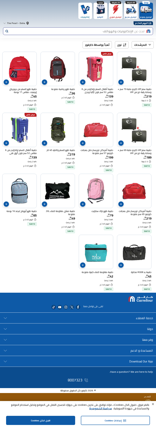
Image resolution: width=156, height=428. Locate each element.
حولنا (150, 329)
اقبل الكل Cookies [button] (40, 420)
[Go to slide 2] (133, 81)
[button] (153, 404)
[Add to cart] (121, 82)
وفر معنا (147, 339)
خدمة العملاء (144, 318)
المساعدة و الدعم (142, 350)
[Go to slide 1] (135, 81)
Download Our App (141, 361)
